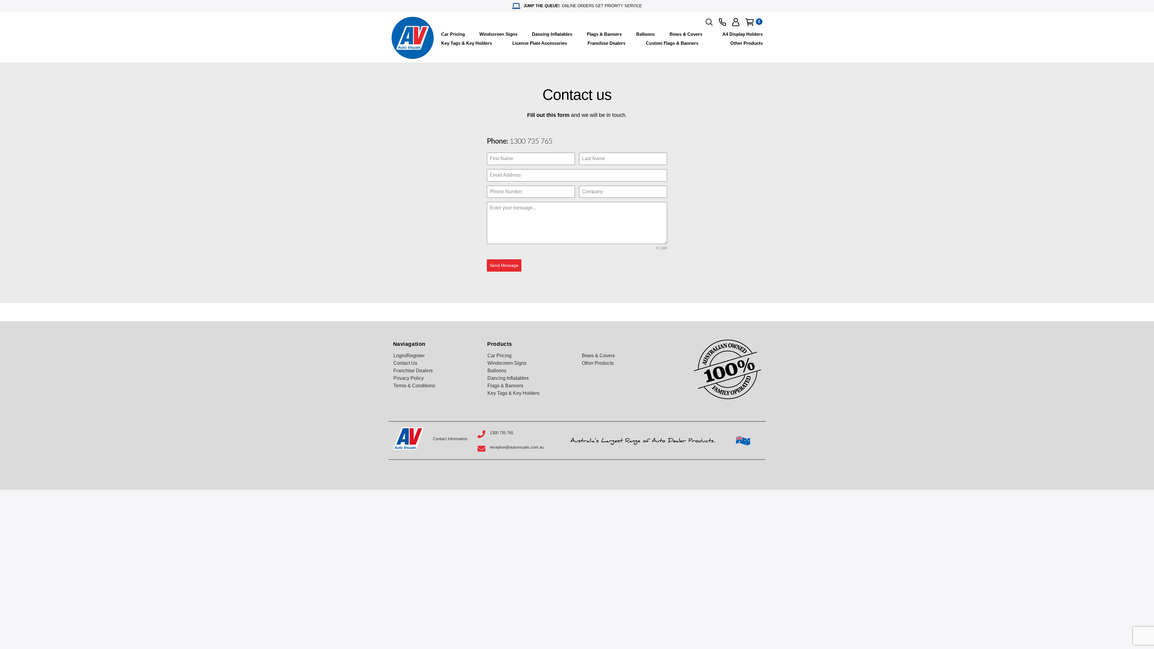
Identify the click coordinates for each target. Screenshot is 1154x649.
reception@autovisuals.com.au (517, 447)
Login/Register (409, 355)
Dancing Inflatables (552, 34)
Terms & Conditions (414, 385)
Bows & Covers (686, 34)
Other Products (746, 43)
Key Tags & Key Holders (466, 43)
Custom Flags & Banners (672, 43)
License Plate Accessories (539, 43)
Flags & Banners (604, 34)
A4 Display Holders (742, 34)
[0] (749, 22)
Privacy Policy (408, 378)
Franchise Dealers (606, 43)
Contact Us (405, 363)
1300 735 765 (530, 141)
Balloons (645, 34)
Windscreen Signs (498, 34)
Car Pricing (453, 34)
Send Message (504, 265)
